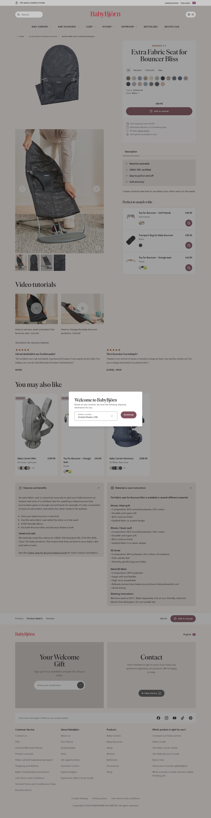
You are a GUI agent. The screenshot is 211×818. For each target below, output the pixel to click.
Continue (128, 414)
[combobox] (95, 416)
